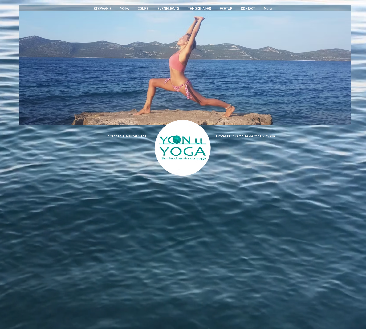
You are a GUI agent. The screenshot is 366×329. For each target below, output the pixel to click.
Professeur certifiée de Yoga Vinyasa (245, 136)
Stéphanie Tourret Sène (127, 136)
